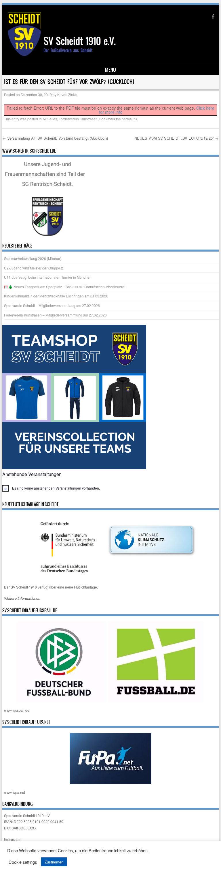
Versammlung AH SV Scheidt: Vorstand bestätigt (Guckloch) (55, 138)
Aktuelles (50, 118)
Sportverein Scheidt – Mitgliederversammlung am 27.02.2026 (52, 305)
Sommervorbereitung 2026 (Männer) (32, 258)
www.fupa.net (14, 792)
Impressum (12, 839)
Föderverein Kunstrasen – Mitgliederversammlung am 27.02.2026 (55, 314)
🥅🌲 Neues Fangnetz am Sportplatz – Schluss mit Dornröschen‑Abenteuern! (64, 286)
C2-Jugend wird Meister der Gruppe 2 (33, 267)
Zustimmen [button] (54, 862)
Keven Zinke (67, 94)
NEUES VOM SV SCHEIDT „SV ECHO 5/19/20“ (176, 138)
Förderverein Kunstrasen (78, 118)
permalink (129, 118)
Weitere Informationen (22, 598)
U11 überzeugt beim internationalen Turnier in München (48, 277)
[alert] (110, 488)
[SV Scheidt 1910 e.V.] (77, 55)
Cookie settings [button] (23, 862)
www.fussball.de (16, 710)
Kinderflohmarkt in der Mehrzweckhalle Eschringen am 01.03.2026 (56, 295)
